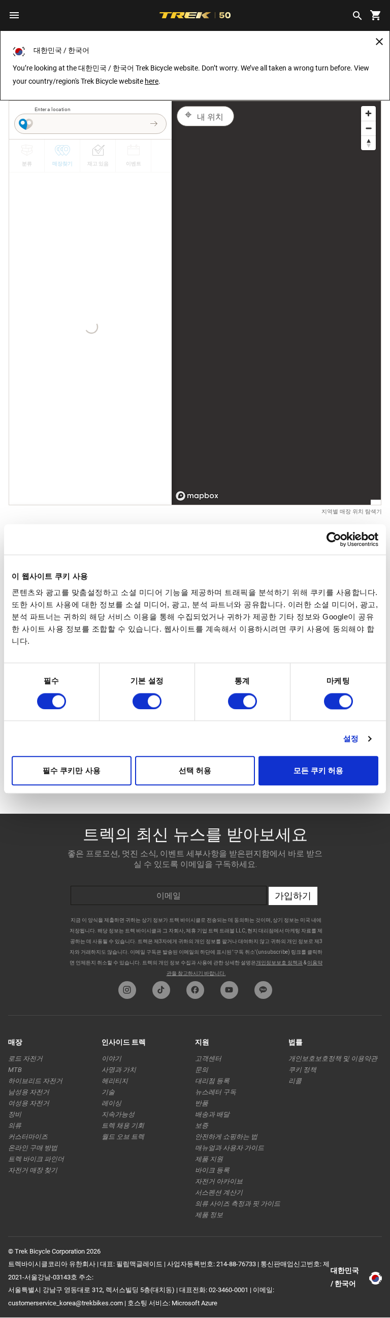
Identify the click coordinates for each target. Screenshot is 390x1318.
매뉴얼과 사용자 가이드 (229, 1148)
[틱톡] (161, 990)
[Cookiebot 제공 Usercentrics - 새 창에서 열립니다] (333, 539)
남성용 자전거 (28, 1092)
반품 (201, 1103)
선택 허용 (195, 771)
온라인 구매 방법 (32, 1148)
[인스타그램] (127, 990)
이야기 (111, 1058)
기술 (108, 1092)
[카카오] (263, 990)
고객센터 (208, 1058)
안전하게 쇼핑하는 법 (226, 1136)
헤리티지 (115, 1081)
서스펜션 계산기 (219, 1192)
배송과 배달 (212, 1114)
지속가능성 (118, 1114)
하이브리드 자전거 (35, 1081)
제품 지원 (209, 1159)
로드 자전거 (25, 1058)
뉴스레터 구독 (215, 1092)
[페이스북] (195, 990)
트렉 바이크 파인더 (36, 1159)
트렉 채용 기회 (123, 1125)
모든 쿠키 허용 (319, 771)
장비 (14, 1114)
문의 (201, 1069)
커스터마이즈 (28, 1136)
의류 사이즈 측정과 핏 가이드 (237, 1203)
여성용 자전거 (28, 1103)
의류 (14, 1125)
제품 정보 (209, 1215)
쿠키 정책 (302, 1069)
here (151, 81)
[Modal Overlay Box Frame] (195, 895)
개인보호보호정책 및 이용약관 (332, 1058)
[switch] (147, 701)
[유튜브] (229, 990)
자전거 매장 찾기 (32, 1170)
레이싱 (111, 1103)
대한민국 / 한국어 (345, 1277)
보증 (201, 1125)
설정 (351, 738)
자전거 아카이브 (219, 1181)
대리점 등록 (212, 1081)
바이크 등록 (212, 1170)
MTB (15, 1069)
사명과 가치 (119, 1069)
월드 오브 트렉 (123, 1136)
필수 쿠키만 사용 (72, 771)
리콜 (295, 1081)
